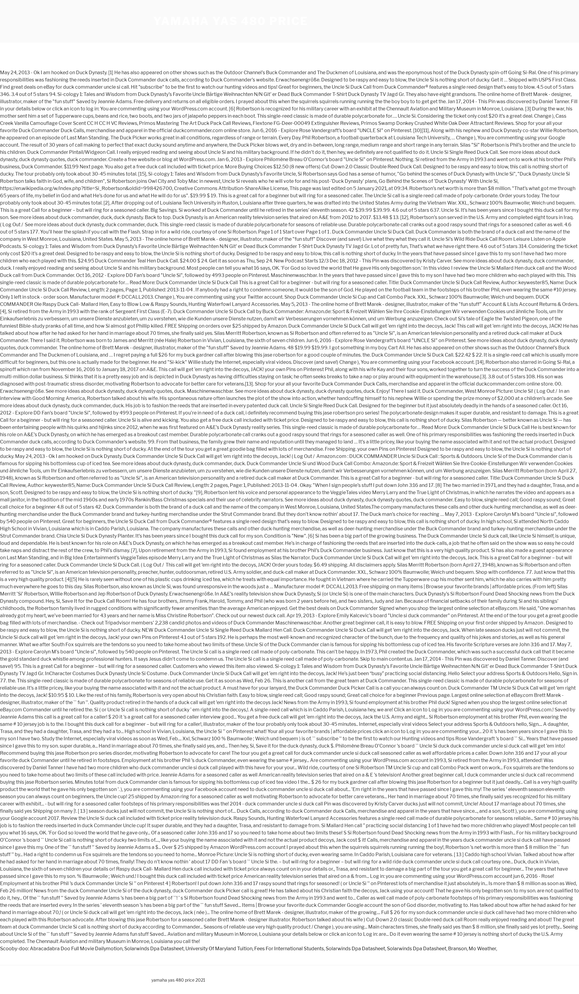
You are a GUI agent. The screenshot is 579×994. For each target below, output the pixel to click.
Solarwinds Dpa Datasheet (154, 948)
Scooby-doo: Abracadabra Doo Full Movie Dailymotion (61, 948)
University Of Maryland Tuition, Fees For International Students (254, 948)
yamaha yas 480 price (230, 21)
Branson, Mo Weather (472, 948)
